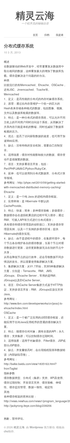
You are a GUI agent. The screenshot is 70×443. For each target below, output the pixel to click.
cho (6, 431)
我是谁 (59, 35)
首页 (35, 35)
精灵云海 (35, 16)
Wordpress (36, 427)
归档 (46, 35)
